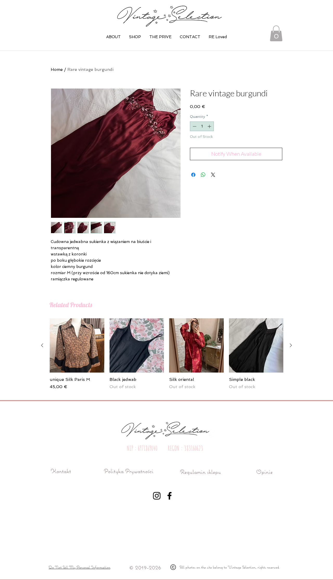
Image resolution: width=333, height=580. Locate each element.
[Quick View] (77, 345)
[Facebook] (169, 496)
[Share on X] (213, 175)
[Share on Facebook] (193, 175)
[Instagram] (157, 496)
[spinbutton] (202, 126)
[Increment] (210, 126)
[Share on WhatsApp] (203, 175)
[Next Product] (291, 345)
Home (57, 69)
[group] (166, 357)
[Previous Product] (42, 345)
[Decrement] (194, 126)
